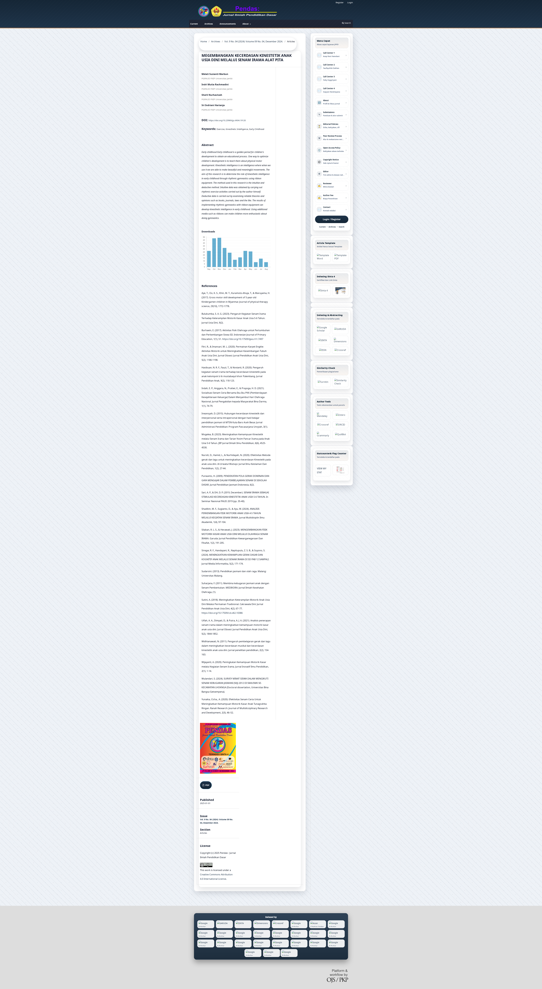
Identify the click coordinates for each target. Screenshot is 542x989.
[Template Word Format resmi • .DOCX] (323, 257)
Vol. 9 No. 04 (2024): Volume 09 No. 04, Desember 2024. (253, 41)
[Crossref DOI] (323, 424)
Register (340, 2)
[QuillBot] (340, 434)
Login (350, 2)
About (245, 23)
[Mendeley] (323, 415)
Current (194, 23)
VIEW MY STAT (321, 470)
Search (347, 23)
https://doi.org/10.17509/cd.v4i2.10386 (222, 612)
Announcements (228, 23)
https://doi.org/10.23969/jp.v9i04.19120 (227, 120)
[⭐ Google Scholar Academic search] (322, 329)
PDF (207, 785)
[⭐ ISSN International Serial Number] (322, 350)
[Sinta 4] (340, 290)
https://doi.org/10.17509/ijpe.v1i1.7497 (242, 339)
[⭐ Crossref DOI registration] (340, 350)
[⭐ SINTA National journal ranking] (322, 340)
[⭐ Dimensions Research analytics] (340, 340)
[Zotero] (340, 415)
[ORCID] (340, 424)
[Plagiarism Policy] (323, 290)
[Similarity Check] (340, 382)
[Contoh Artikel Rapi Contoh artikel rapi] (340, 257)
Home (203, 41)
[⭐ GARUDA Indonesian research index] (340, 329)
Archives (209, 23)
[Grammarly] (323, 434)
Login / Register (332, 219)
